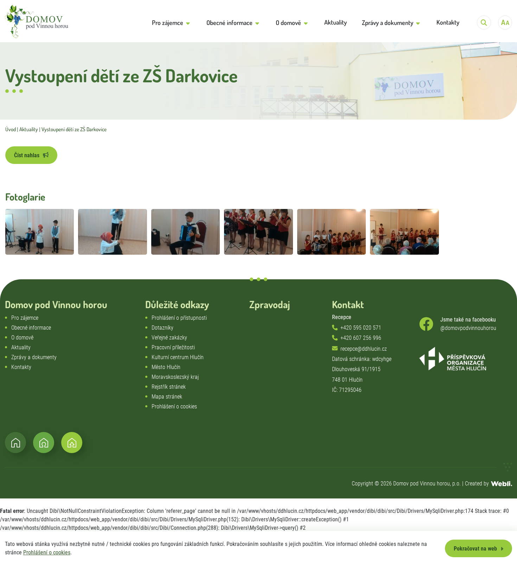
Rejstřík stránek (169, 386)
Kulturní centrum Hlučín (178, 357)
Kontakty (21, 367)
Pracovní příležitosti (173, 347)
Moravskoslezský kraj (175, 377)
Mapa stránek (167, 396)
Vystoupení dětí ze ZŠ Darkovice (74, 129)
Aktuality (28, 129)
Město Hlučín (166, 367)
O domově (22, 337)
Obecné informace (31, 327)
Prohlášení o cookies (46, 552)
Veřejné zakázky (169, 337)
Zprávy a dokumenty (34, 357)
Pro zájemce (24, 317)
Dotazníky (162, 327)
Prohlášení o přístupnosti (179, 317)
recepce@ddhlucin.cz (363, 348)
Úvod (10, 129)
